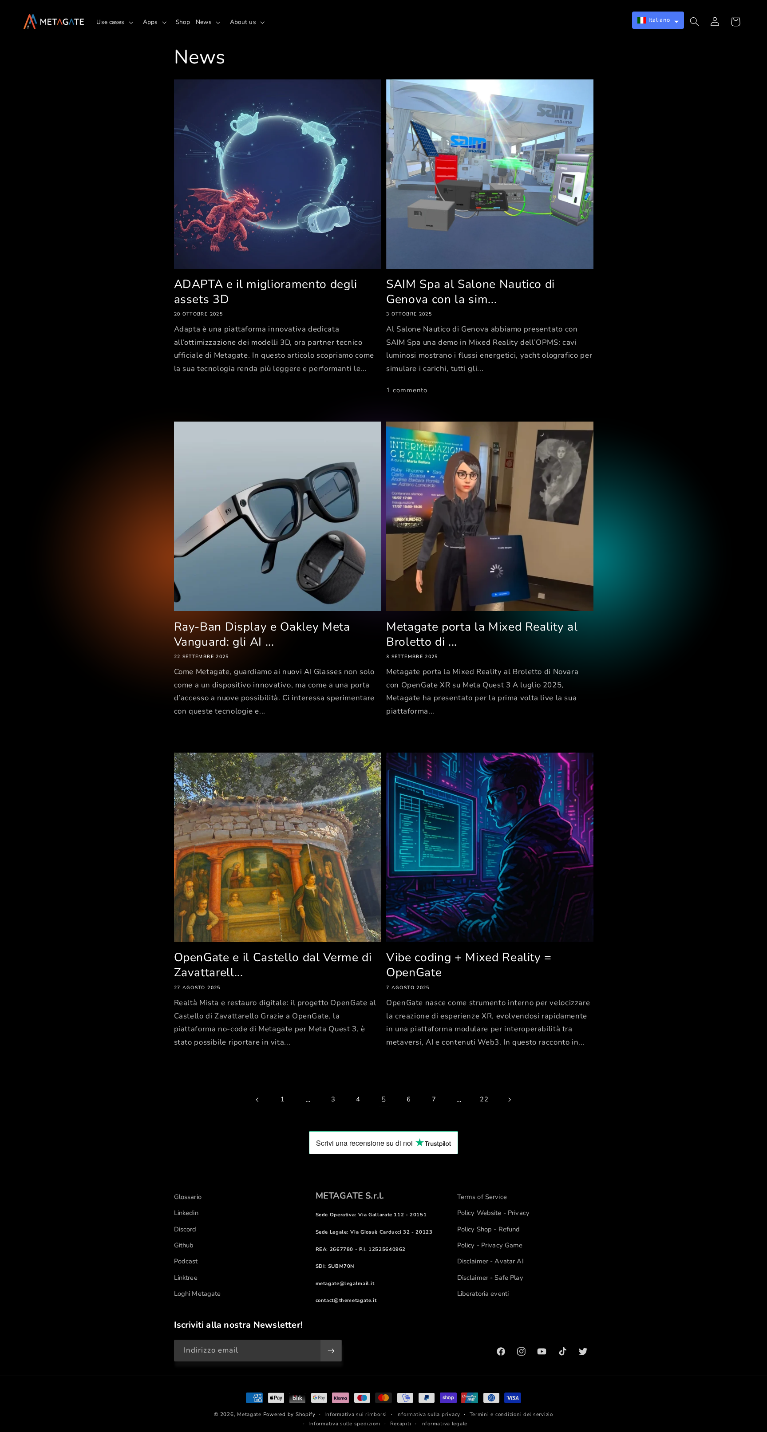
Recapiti (400, 1423)
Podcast (186, 1261)
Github (184, 1245)
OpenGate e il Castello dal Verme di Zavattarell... (273, 965)
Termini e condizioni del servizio (511, 1414)
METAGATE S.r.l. (350, 1196)
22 (484, 1099)
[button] (116, 22)
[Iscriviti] (330, 1350)
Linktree (186, 1277)
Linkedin (186, 1212)
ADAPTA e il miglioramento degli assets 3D (265, 292)
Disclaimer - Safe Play (490, 1277)
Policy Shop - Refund (488, 1229)
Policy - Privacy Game (490, 1245)
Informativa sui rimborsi (355, 1414)
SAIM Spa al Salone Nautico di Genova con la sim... (470, 292)
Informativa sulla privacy (428, 1414)
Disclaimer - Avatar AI (490, 1261)
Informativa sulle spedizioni (344, 1423)
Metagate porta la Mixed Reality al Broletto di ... (481, 634)
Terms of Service (482, 1196)
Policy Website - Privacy (493, 1212)
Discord (185, 1229)
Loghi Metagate (197, 1293)
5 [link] (383, 1099)
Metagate (249, 1414)
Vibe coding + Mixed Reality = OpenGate (469, 965)
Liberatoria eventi (483, 1293)
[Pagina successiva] (509, 1099)
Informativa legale (443, 1423)
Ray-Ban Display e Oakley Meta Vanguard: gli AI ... (262, 634)
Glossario (188, 1196)
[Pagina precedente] (257, 1099)
